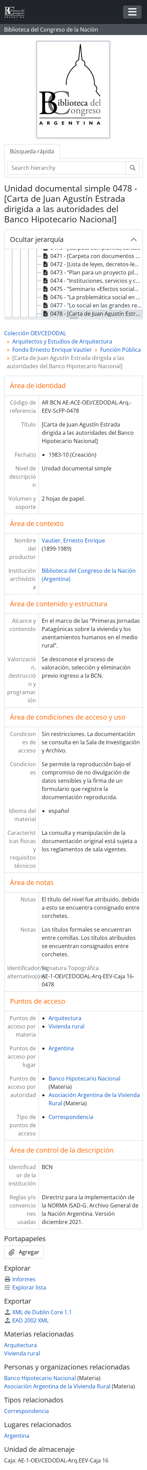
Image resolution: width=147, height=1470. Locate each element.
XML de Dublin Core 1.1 (42, 1312)
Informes (24, 1279)
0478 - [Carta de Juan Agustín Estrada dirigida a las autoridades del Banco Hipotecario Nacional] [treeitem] (96, 313)
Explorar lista (29, 1287)
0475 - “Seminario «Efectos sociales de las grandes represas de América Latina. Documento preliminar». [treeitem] (96, 289)
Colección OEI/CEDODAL (35, 333)
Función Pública (120, 349)
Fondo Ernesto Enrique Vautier (52, 349)
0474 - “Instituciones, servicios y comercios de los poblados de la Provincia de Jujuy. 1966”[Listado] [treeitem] (96, 280)
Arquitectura (65, 1018)
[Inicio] (17, 12)
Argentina (61, 1048)
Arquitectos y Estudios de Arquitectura (62, 341)
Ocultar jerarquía (37, 239)
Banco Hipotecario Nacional (84, 1078)
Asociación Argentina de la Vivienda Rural (57, 1386)
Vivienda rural (66, 1026)
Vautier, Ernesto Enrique (73, 540)
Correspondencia (71, 1117)
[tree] (73, 283)
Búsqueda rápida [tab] (32, 151)
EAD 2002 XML (30, 1320)
